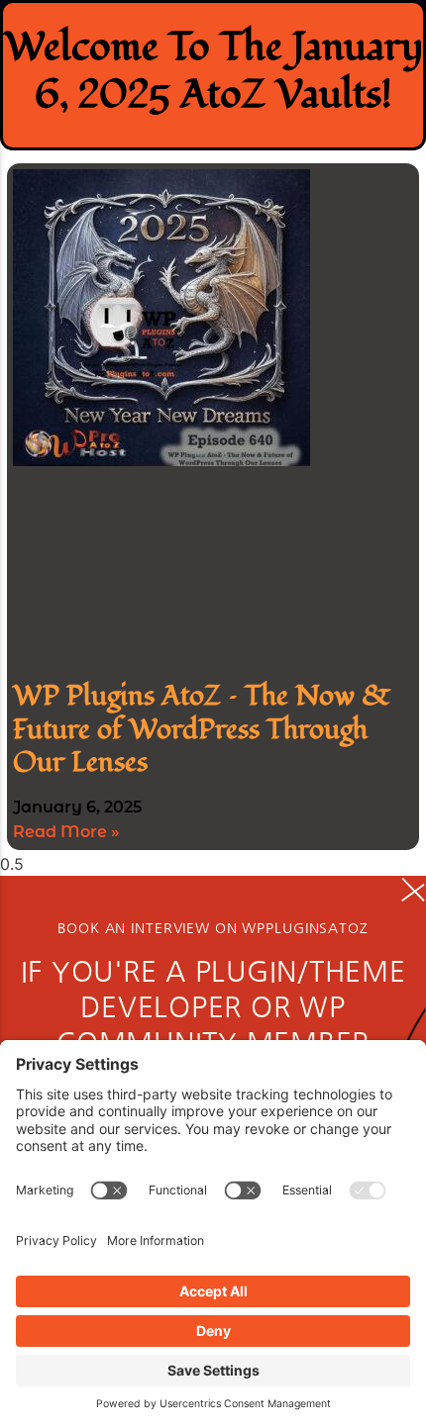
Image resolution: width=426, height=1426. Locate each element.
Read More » (66, 831)
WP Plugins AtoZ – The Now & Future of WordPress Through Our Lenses (202, 729)
